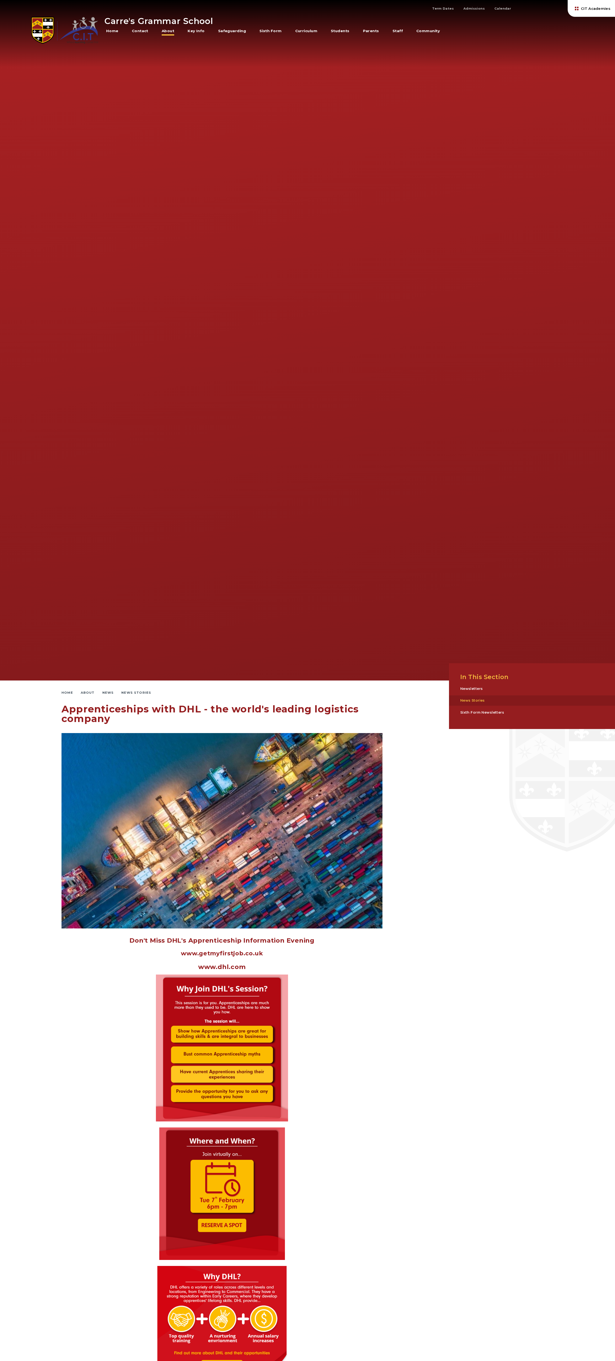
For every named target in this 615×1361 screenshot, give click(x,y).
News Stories (136, 692)
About (88, 692)
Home (67, 692)
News (108, 692)
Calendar (502, 8)
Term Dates (443, 8)
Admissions (474, 8)
